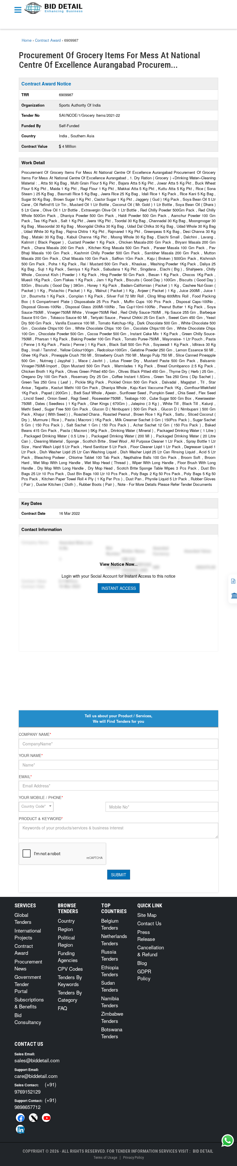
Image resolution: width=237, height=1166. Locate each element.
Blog (142, 962)
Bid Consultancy (27, 1018)
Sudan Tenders (109, 986)
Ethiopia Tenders (109, 971)
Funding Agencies (68, 956)
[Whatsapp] (228, 1140)
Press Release (146, 935)
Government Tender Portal (27, 984)
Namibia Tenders (110, 1002)
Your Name (31, 755)
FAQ (62, 1008)
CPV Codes (70, 968)
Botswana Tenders (111, 1033)
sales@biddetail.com (37, 1060)
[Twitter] (33, 1117)
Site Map (146, 914)
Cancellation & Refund (150, 951)
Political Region (66, 941)
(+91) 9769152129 (35, 1088)
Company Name (35, 734)
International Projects (27, 934)
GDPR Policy (144, 975)
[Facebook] (20, 1117)
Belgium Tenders (109, 924)
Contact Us (149, 923)
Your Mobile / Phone (41, 797)
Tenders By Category (70, 996)
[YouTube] (46, 1117)
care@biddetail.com (36, 1075)
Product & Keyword (41, 818)
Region (65, 929)
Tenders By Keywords (70, 980)
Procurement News (28, 965)
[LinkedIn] (20, 1129)
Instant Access (118, 588)
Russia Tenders (109, 955)
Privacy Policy (133, 1157)
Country (66, 920)
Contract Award (23, 949)
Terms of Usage (105, 1157)
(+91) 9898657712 (35, 1103)
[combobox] (36, 807)
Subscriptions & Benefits (29, 1003)
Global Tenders (23, 918)
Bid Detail (203, 1151)
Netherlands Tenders (114, 939)
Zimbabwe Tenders (112, 1017)
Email (25, 776)
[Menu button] (19, 9)
